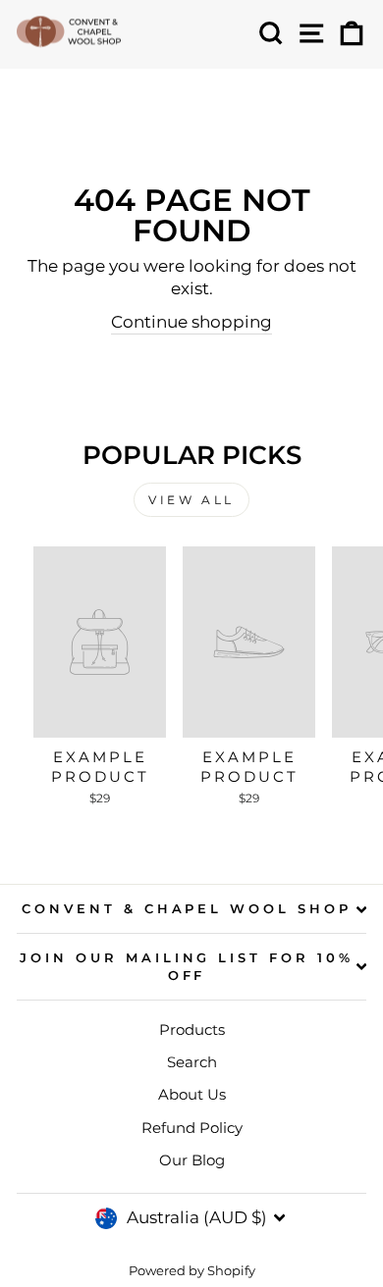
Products (192, 1029)
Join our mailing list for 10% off (187, 967)
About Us (192, 1094)
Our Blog (192, 1160)
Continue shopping (191, 322)
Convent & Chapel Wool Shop (187, 908)
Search (192, 1062)
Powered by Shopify (192, 1270)
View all (191, 499)
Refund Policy (192, 1127)
